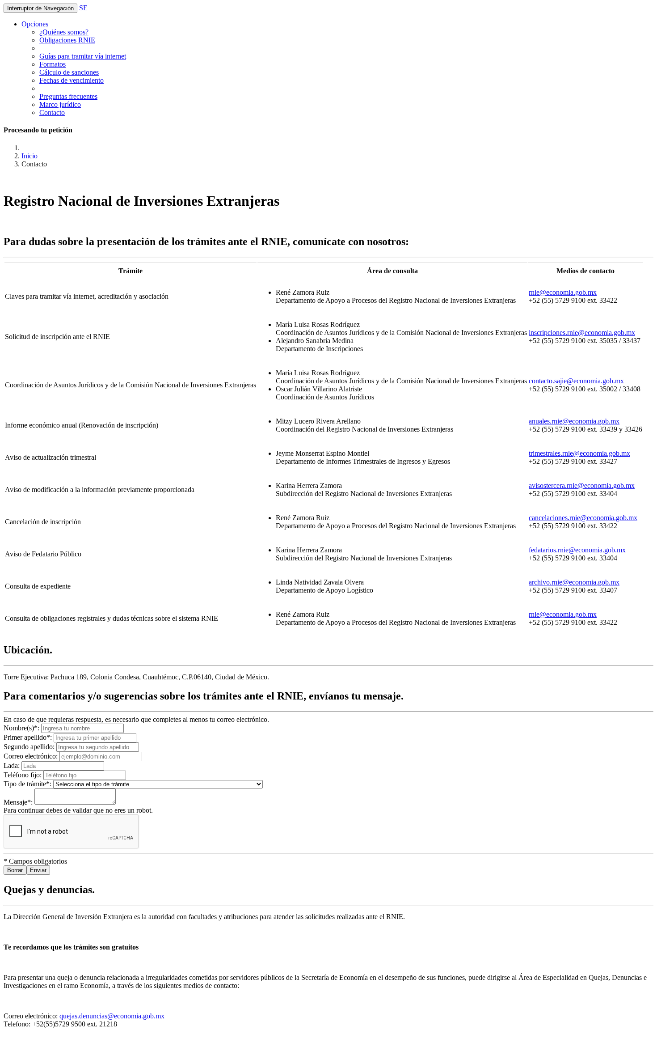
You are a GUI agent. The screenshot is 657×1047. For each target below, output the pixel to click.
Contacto (52, 112)
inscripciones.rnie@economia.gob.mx (582, 332)
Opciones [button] (34, 24)
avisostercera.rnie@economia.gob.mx (582, 485)
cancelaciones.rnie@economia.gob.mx (583, 517)
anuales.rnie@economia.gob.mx (574, 421)
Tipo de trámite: (28, 784)
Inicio (29, 156)
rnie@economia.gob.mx (563, 292)
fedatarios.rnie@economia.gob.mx (577, 550)
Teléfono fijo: (23, 775)
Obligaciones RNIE (67, 40)
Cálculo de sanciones (69, 72)
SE (83, 8)
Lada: (12, 765)
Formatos (52, 64)
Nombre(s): (22, 728)
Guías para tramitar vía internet (82, 56)
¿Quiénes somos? (63, 32)
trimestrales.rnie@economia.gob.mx (579, 453)
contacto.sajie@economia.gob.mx (576, 381)
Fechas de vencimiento (71, 80)
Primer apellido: (29, 737)
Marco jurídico (60, 104)
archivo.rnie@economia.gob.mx (574, 582)
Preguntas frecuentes (68, 96)
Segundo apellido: (30, 746)
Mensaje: (19, 802)
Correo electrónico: (31, 756)
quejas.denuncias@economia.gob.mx (111, 1016)
